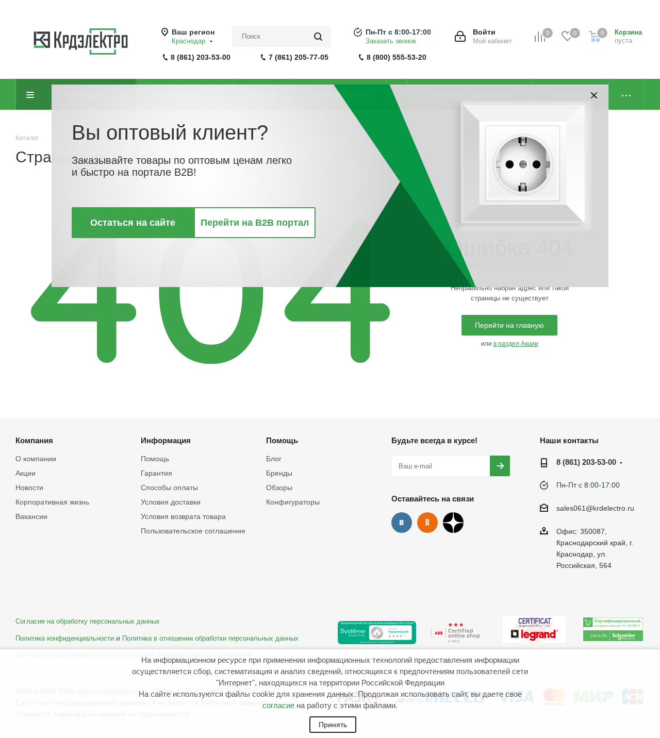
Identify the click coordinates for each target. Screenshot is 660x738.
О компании (35, 459)
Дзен (453, 522)
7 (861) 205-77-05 (298, 57)
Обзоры (279, 487)
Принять (333, 724)
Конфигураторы (293, 502)
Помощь (155, 459)
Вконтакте (401, 522)
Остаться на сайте (132, 222)
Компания (34, 440)
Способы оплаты (169, 487)
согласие (278, 705)
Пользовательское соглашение (193, 531)
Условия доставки (171, 502)
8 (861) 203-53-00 (200, 57)
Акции (25, 473)
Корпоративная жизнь (52, 502)
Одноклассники (427, 522)
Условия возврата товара (183, 516)
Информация (166, 440)
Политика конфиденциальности (64, 638)
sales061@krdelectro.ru (595, 509)
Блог (274, 459)
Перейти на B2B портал (255, 222)
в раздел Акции (515, 343)
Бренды (279, 473)
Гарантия (156, 473)
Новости (29, 487)
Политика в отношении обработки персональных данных (210, 638)
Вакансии (31, 516)
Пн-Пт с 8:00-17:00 (398, 32)
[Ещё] (627, 94)
